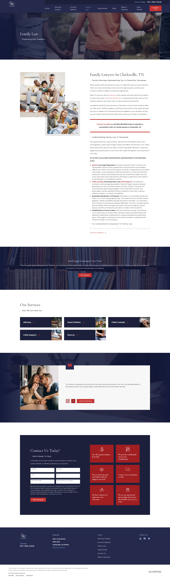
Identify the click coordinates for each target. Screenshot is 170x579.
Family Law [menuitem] (88, 8)
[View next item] (73, 401)
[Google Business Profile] (140, 539)
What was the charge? (36, 480)
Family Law (102, 546)
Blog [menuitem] (114, 8)
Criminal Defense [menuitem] (73, 8)
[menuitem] (11, 575)
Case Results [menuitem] (139, 8)
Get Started (85, 275)
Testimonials (102, 550)
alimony (113, 95)
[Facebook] (145, 539)
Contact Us (156, 8)
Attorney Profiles (104, 539)
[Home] (12, 4)
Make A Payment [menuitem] (124, 8)
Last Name (59, 469)
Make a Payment (104, 557)
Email (58, 474)
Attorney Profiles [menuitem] (58, 8)
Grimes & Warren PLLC (113, 98)
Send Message (38, 500)
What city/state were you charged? (65, 480)
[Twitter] (149, 539)
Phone (32, 474)
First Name (33, 469)
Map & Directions (59, 547)
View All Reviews (85, 401)
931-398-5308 (154, 2)
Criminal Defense (104, 542)
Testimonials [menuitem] (102, 8)
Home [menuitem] (47, 8)
